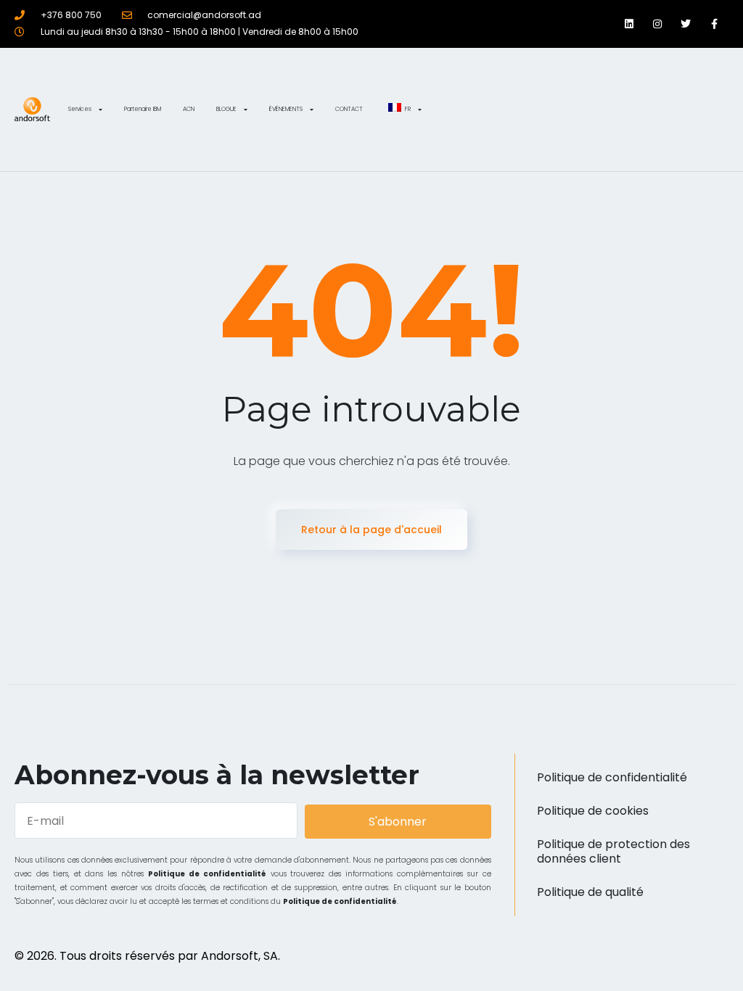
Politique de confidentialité (207, 873)
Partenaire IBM (142, 109)
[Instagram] (657, 23)
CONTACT (349, 109)
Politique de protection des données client (613, 851)
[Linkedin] (629, 23)
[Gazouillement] (686, 23)
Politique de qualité (590, 892)
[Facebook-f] (714, 23)
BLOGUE (226, 109)
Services (79, 109)
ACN (188, 109)
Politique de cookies (593, 810)
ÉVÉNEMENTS (286, 109)
